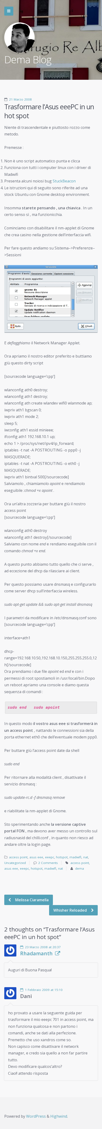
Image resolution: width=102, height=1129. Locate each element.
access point (18, 857)
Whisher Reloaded (70, 910)
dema (79, 868)
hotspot (62, 857)
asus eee (36, 857)
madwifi (75, 857)
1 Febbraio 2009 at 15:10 (44, 990)
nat (85, 857)
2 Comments (48, 863)
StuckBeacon (64, 181)
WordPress (36, 1116)
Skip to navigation (8, 11)
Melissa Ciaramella (31, 899)
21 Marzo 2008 (20, 99)
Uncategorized (15, 863)
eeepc (49, 857)
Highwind (58, 1116)
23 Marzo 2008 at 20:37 (43, 947)
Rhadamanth (36, 953)
